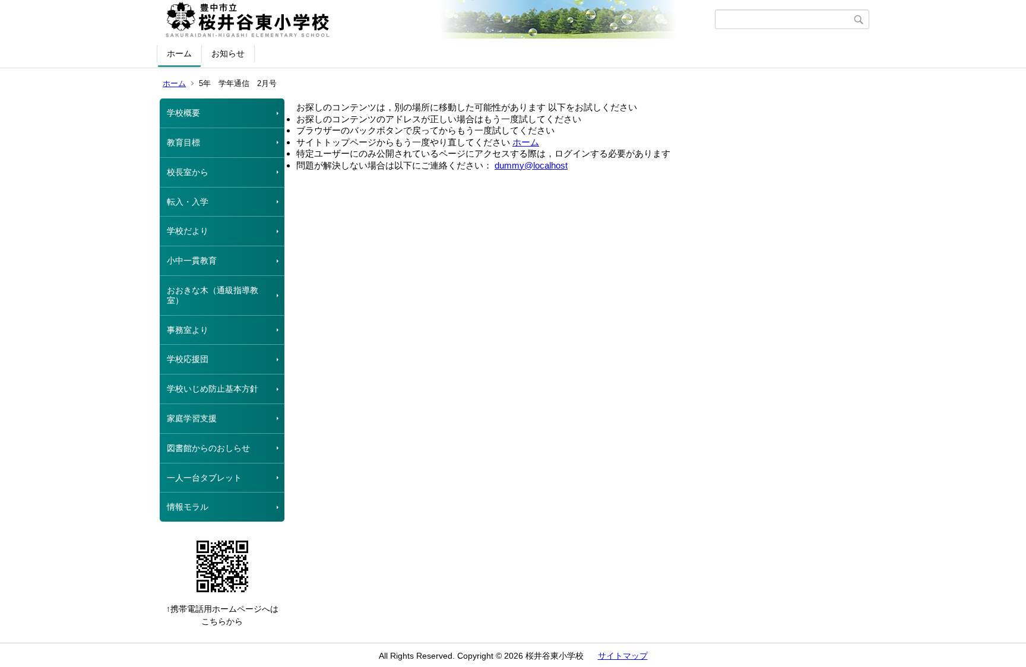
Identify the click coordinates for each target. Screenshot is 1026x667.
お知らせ (228, 53)
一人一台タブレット (204, 477)
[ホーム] (437, 19)
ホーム (179, 53)
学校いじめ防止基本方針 (212, 388)
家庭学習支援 (192, 418)
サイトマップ (623, 655)
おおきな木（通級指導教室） (212, 295)
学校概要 (183, 112)
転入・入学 (187, 202)
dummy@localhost (531, 165)
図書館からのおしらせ (208, 448)
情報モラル (187, 507)
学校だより (187, 231)
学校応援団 (187, 359)
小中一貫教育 (192, 260)
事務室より (187, 330)
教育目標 (183, 142)
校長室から (187, 172)
